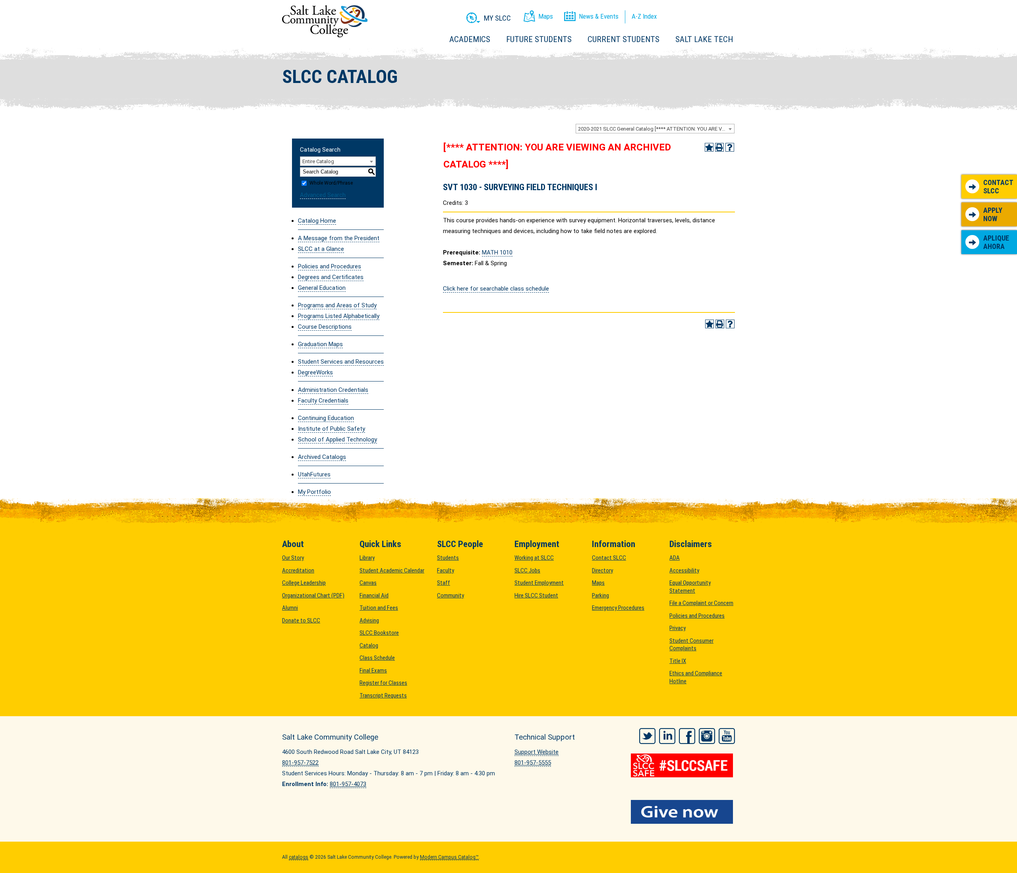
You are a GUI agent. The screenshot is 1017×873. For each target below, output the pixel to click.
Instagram (707, 736)
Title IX (677, 661)
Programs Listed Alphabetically (338, 316)
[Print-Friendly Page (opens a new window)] (719, 147)
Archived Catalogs (322, 457)
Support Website (536, 751)
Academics (469, 39)
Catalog (369, 645)
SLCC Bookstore (379, 632)
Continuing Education (326, 418)
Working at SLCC (534, 557)
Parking (600, 595)
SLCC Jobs (527, 570)
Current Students (623, 39)
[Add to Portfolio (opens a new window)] (709, 147)
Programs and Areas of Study (337, 305)
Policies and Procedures (329, 266)
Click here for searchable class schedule (496, 288)
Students (448, 557)
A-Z (644, 16)
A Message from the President (338, 238)
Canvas (368, 582)
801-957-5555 (532, 762)
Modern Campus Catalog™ (449, 857)
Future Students (539, 39)
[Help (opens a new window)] (729, 147)
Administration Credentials (333, 389)
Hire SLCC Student (536, 595)
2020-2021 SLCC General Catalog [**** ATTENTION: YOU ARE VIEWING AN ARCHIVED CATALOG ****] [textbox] (656, 129)
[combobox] (655, 128)
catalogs (298, 857)
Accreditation (298, 570)
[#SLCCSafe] (683, 765)
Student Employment (539, 582)
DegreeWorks (315, 372)
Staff (443, 582)
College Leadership (304, 582)
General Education (322, 287)
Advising (369, 620)
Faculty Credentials (323, 400)
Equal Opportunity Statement (690, 586)
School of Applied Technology (337, 439)
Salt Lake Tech (704, 39)
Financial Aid (374, 595)
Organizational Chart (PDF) (313, 595)
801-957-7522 (300, 762)
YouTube (727, 736)
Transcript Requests (383, 695)
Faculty (445, 570)
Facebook (687, 736)
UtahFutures (314, 474)
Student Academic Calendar (392, 570)
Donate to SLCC (301, 620)
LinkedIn (667, 736)
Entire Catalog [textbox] (318, 161)
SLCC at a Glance (321, 248)
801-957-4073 (348, 784)
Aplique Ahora (996, 242)
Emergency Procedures (618, 607)
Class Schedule (377, 657)
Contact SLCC (998, 186)
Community (450, 595)
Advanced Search (323, 194)
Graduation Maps (320, 344)
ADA (674, 557)
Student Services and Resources (341, 361)
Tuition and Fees (379, 607)
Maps (598, 582)
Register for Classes (383, 682)
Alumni (290, 607)
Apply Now (992, 214)
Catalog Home (317, 220)
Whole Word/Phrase (331, 183)
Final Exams (373, 670)
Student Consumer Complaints (691, 644)
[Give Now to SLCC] (683, 812)
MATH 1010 (497, 252)
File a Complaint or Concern (701, 603)
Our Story (293, 557)
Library (367, 557)
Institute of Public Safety (331, 428)
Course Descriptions (325, 326)
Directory (602, 570)
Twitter (647, 736)
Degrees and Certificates (330, 277)
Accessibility (684, 570)
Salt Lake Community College (324, 21)
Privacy (677, 628)
